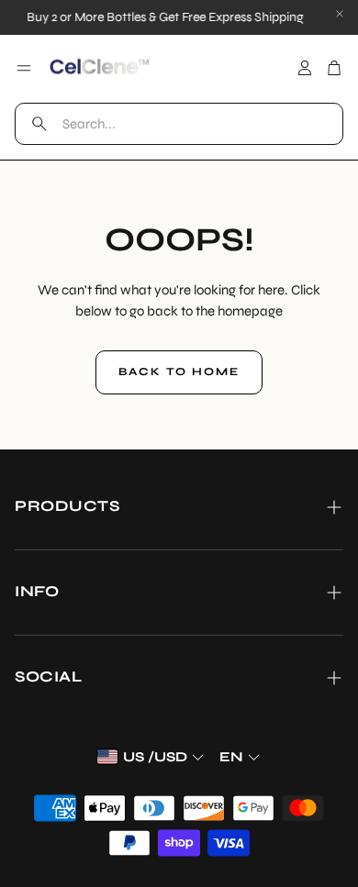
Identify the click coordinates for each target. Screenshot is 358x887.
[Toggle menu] (24, 68)
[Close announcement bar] (339, 14)
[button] (179, 124)
